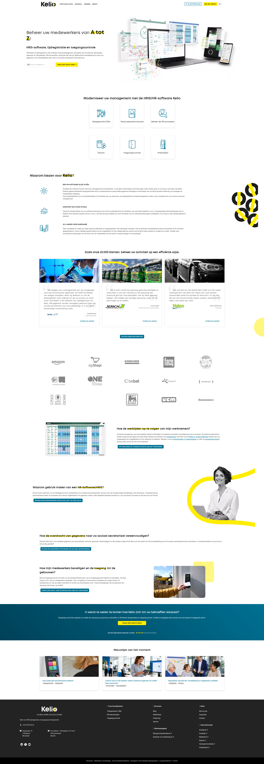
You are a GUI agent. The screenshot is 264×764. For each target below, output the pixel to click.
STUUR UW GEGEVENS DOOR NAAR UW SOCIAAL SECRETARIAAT (66, 549)
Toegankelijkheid (165, 761)
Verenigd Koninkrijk (206, 744)
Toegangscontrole (48, 683)
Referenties (157, 714)
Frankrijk (202, 733)
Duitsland (202, 730)
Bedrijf (94, 4)
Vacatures (202, 714)
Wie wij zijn (203, 711)
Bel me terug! (210, 4)
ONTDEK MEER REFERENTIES (132, 337)
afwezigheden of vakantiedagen (185, 439)
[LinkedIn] (21, 744)
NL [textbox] (220, 4)
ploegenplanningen (212, 439)
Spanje (201, 740)
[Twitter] (25, 744)
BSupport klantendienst (161, 733)
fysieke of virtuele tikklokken (198, 437)
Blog (154, 711)
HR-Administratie (113, 714)
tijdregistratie (171, 437)
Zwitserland (203, 747)
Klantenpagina (194, 4)
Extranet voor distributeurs (162, 737)
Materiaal (78, 4)
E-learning (156, 718)
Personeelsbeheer (121, 686)
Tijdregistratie (59, 683)
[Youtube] (29, 744)
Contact (202, 718)
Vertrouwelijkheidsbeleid (120, 761)
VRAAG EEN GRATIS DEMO (132, 623)
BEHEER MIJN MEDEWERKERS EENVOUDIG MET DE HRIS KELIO (58, 500)
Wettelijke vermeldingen (102, 761)
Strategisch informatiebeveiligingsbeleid (144, 761)
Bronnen (87, 4)
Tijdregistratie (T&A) (114, 711)
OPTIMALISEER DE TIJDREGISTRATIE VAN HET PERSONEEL (140, 447)
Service (155, 721)
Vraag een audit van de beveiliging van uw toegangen (65, 590)
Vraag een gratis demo (66, 64)
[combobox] (221, 3)
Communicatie (110, 686)
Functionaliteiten (66, 4)
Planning (180, 683)
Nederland (203, 737)
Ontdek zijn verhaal (87, 321)
